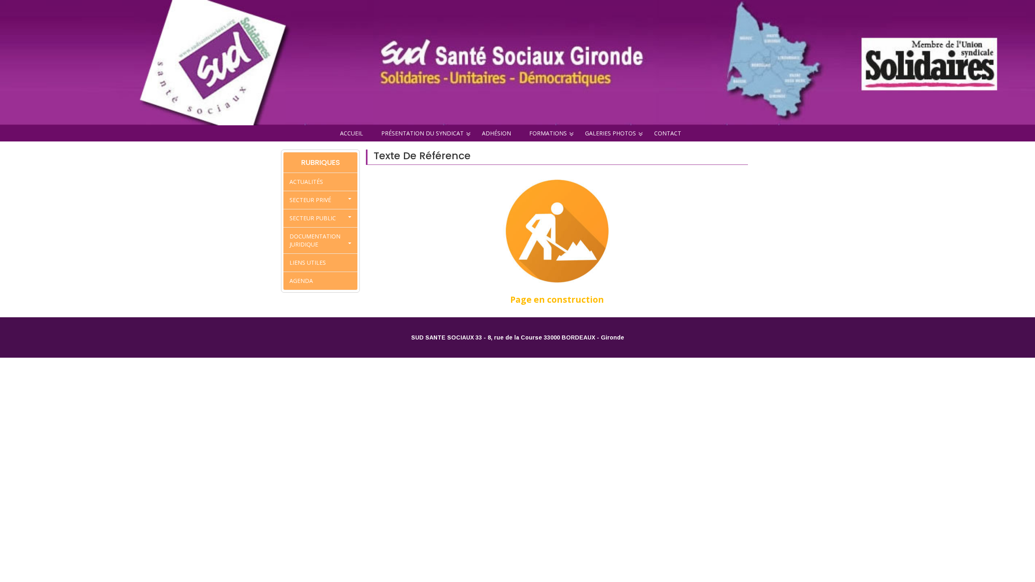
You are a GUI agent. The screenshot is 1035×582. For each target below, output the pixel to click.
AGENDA (301, 281)
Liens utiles (307, 262)
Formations (548, 133)
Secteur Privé (310, 200)
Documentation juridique (314, 240)
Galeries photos (610, 133)
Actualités (306, 182)
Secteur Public (312, 218)
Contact (667, 133)
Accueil (351, 133)
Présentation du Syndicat (422, 133)
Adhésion (496, 133)
